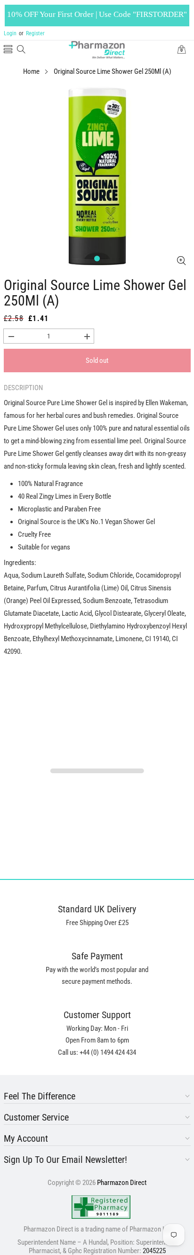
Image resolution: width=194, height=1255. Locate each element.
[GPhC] (101, 1207)
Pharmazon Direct (121, 1182)
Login (10, 33)
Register (32, 33)
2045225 (154, 1251)
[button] (8, 50)
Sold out (97, 360)
